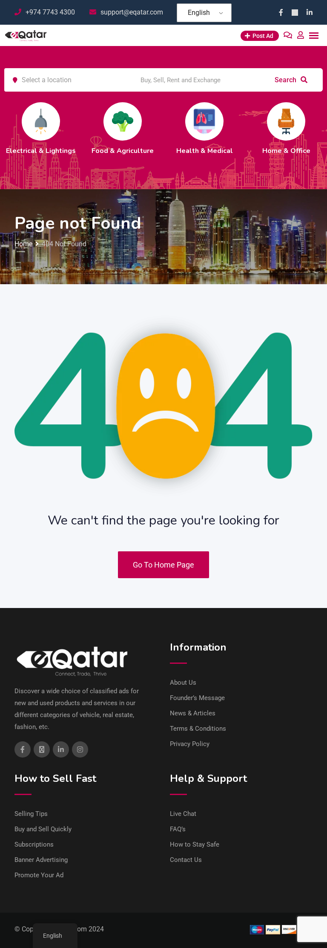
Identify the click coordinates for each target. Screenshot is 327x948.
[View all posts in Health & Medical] (150, 121)
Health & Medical (150, 151)
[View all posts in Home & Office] (231, 121)
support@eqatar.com (131, 12)
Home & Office (232, 151)
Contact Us (186, 860)
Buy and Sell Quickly (43, 829)
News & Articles (192, 713)
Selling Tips (31, 814)
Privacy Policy (189, 744)
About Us (183, 682)
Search (286, 80)
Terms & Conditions (198, 728)
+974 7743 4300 (50, 12)
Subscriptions (34, 844)
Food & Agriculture (68, 151)
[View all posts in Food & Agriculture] (68, 121)
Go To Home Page (163, 564)
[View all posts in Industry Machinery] (313, 121)
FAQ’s (178, 829)
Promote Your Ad (38, 875)
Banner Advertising (41, 860)
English (199, 13)
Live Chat (183, 814)
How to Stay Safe (194, 844)
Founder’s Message (197, 698)
